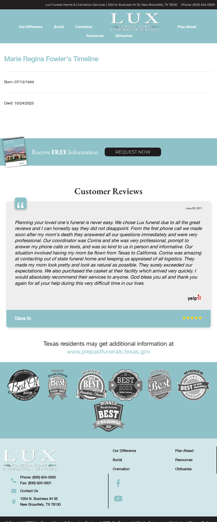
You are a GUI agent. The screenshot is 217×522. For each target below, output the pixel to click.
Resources (95, 36)
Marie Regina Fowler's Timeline (51, 59)
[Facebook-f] (118, 483)
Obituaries (123, 36)
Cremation (83, 27)
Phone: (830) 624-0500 (198, 5)
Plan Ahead (187, 27)
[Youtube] (118, 498)
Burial (59, 27)
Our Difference (31, 27)
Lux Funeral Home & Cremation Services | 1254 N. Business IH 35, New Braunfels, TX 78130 (111, 5)
